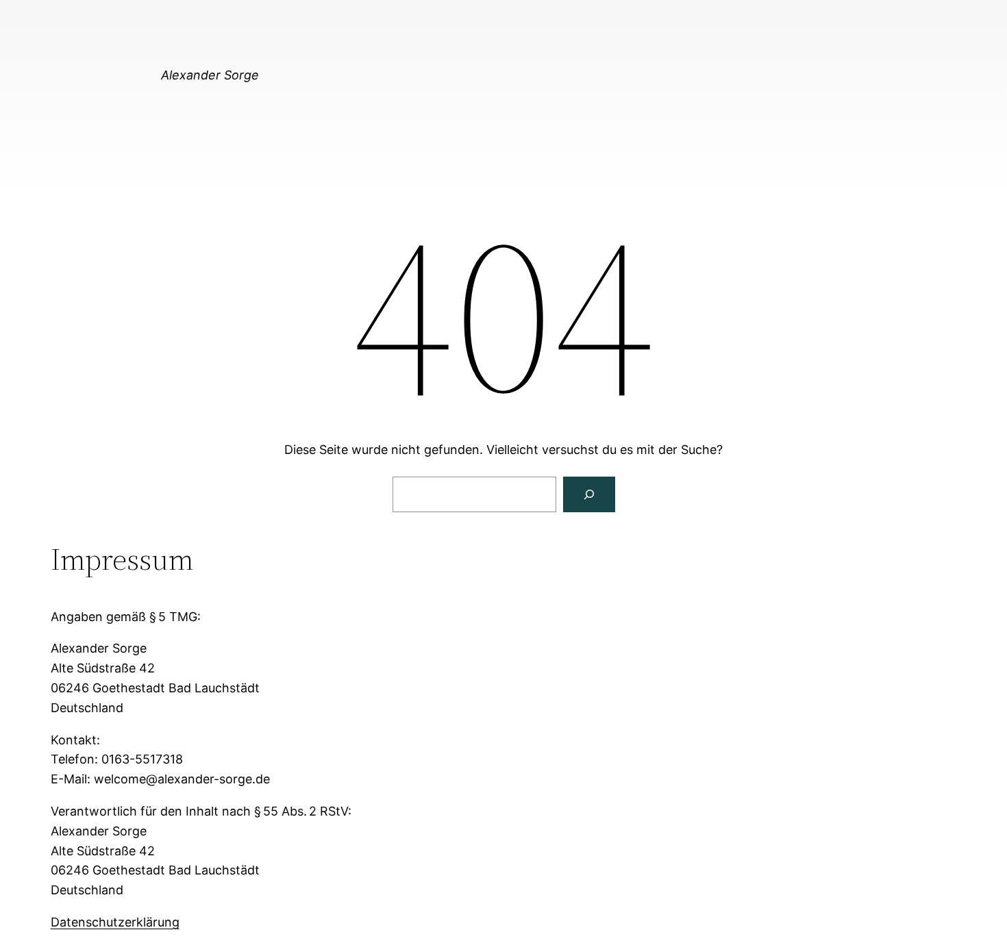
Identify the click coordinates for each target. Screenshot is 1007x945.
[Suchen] (589, 494)
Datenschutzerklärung (115, 922)
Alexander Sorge (210, 75)
